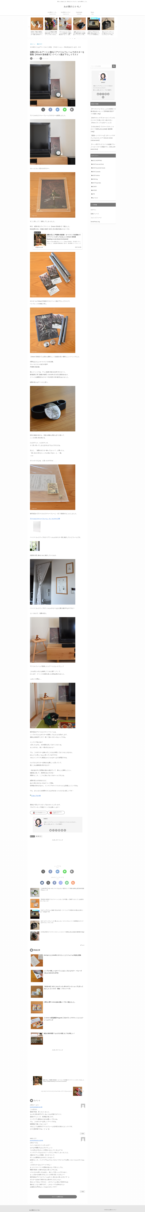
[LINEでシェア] (65, 109)
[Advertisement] (57, 851)
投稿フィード (95, 214)
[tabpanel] (37, 26)
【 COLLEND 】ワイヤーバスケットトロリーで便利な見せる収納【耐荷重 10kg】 (102, 129)
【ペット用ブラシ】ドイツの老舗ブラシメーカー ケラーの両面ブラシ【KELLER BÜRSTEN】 (103, 147)
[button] (72, 109)
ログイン (93, 210)
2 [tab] (72, 38)
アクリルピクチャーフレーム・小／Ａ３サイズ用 (45, 518)
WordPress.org (95, 221)
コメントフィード (96, 217)
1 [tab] (70, 38)
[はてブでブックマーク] (57, 109)
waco (45, 818)
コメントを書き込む (57, 1196)
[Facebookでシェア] (50, 109)
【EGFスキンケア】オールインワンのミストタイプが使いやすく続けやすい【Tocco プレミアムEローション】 (103, 120)
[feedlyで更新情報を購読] (62, 830)
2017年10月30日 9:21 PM (36, 1107)
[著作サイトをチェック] (50, 830)
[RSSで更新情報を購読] (65, 830)
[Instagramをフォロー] (59, 830)
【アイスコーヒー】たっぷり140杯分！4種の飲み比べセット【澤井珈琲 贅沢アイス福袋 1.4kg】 (103, 111)
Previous (29, 27)
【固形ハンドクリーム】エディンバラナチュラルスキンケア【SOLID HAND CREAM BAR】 (103, 138)
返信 (83, 1133)
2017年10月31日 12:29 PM (36, 1140)
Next (116, 27)
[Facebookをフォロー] (56, 830)
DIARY (33, 836)
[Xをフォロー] (53, 830)
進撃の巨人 (39, 836)
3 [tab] (75, 38)
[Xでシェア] (43, 109)
